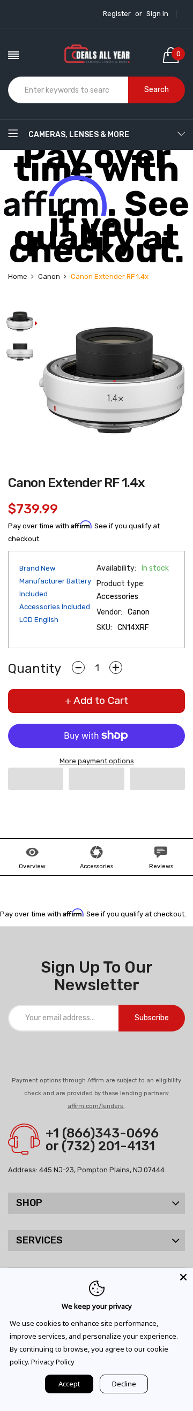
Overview (32, 866)
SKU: (104, 627)
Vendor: (109, 612)
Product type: (120, 583)
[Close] (183, 1277)
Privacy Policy (53, 1362)
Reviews (161, 866)
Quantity (34, 668)
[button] (35, 779)
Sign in (157, 14)
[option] (19, 322)
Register (117, 14)
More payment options (97, 761)
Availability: (116, 568)
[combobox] (68, 90)
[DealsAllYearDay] (97, 55)
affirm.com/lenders (96, 1106)
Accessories (96, 866)
